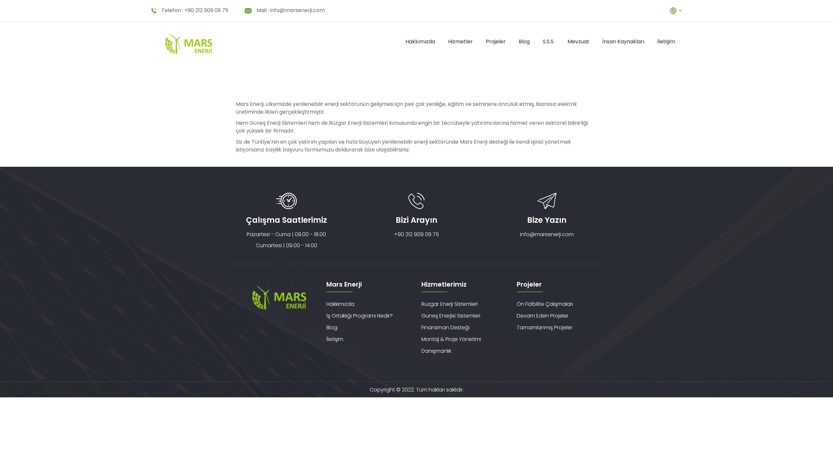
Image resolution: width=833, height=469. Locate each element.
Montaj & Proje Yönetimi (451, 339)
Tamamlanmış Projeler (544, 327)
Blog (524, 41)
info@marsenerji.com (297, 10)
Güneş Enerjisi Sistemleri (450, 316)
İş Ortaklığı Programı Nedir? (359, 316)
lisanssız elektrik (556, 104)
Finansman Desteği (445, 327)
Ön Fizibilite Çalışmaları (545, 304)
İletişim (666, 41)
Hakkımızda (420, 41)
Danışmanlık (436, 351)
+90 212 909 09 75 (206, 10)
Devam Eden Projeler (542, 316)
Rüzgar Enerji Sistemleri (449, 304)
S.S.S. (548, 41)
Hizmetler (460, 41)
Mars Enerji (250, 104)
